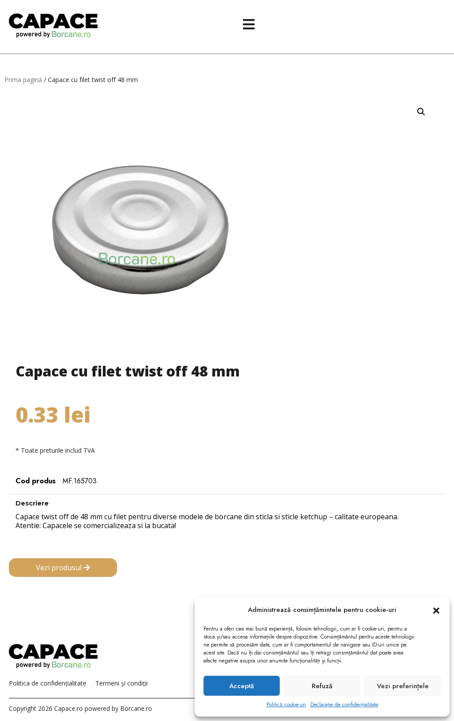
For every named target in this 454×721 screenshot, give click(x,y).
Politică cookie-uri (286, 705)
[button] (436, 610)
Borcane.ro (136, 708)
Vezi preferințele (403, 686)
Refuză (322, 686)
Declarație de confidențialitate (344, 705)
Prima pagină (23, 79)
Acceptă (241, 686)
